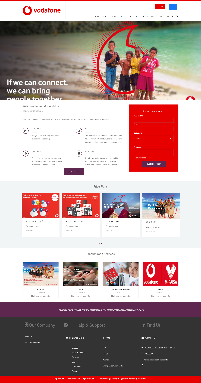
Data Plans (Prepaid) (34, 221)
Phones (106, 360)
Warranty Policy (116, 379)
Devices (131, 16)
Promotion (148, 16)
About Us (99, 16)
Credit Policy (141, 379)
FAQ (104, 348)
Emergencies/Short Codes (113, 366)
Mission (75, 348)
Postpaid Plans (112, 221)
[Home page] (42, 10)
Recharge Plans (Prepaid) (76, 221)
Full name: (138, 115)
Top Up (160, 7)
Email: (136, 124)
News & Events (78, 353)
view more (30, 231)
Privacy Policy (105, 379)
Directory (165, 16)
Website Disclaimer (129, 379)
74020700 (149, 354)
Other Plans (151, 222)
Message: (137, 147)
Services (115, 16)
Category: (138, 133)
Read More (74, 171)
